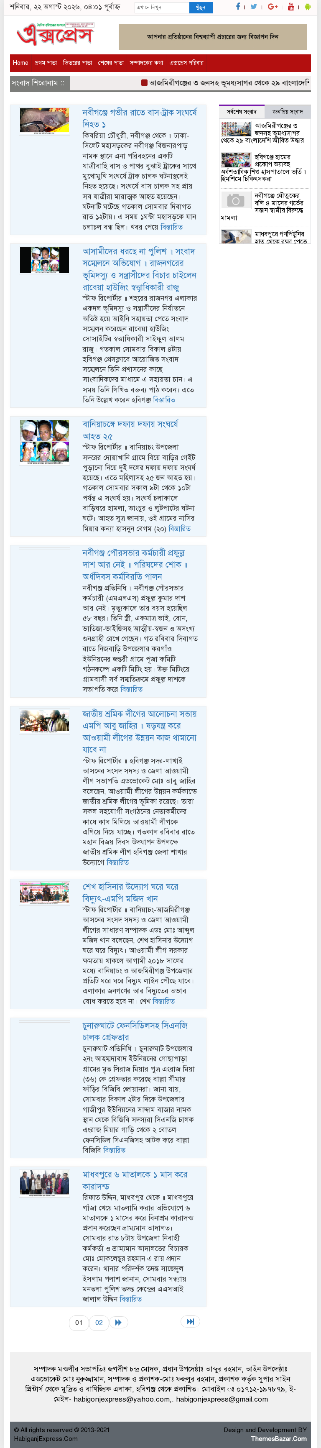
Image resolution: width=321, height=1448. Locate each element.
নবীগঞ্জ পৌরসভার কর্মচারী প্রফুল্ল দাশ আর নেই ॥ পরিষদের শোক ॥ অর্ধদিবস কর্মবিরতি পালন (135, 565)
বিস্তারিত (171, 227)
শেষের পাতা (111, 63)
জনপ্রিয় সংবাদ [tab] (288, 111)
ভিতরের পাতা (77, 63)
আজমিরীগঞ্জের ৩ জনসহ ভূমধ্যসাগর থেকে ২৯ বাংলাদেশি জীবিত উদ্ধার (262, 133)
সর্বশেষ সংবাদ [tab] (242, 111)
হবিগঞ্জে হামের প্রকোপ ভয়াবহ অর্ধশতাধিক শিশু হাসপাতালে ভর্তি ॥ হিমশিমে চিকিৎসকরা (263, 168)
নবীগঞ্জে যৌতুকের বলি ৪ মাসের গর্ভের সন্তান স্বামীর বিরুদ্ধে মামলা (262, 207)
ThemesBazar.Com (279, 1439)
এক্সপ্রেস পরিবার (186, 63)
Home (20, 63)
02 (99, 1322)
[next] (118, 1322)
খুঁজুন (200, 7)
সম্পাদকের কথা (146, 63)
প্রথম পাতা (46, 63)
